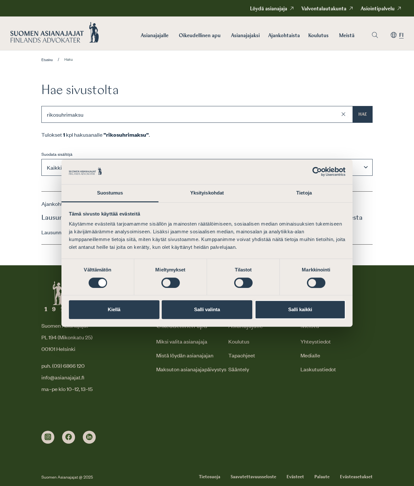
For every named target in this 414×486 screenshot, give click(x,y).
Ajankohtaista (284, 35)
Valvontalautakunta (323, 9)
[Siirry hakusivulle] (375, 35)
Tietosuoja (209, 477)
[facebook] (68, 437)
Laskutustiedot (318, 369)
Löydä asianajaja (268, 9)
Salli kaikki (300, 309)
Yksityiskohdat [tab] (207, 192)
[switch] (170, 283)
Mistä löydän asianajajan (184, 355)
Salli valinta (207, 309)
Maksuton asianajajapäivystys (191, 369)
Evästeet (295, 477)
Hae (362, 114)
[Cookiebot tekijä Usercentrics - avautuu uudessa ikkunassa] (317, 172)
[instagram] (47, 437)
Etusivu (47, 59)
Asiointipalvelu (378, 9)
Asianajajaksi (245, 35)
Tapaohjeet (241, 355)
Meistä (346, 35)
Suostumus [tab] (110, 192)
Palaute (322, 477)
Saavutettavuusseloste (253, 477)
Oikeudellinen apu (200, 35)
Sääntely (238, 369)
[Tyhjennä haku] (343, 114)
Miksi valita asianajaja (181, 341)
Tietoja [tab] (304, 192)
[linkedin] (89, 437)
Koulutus (318, 35)
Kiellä (114, 309)
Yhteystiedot (315, 341)
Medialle (310, 355)
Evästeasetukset (356, 477)
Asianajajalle (155, 35)
